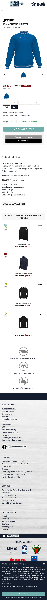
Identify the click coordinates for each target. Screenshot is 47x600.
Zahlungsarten (7, 414)
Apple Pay (5, 519)
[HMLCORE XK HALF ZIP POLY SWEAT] (23, 266)
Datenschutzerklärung (10, 432)
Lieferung (5, 422)
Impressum (6, 435)
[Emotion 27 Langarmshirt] (23, 295)
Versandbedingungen (9, 419)
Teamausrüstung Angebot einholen (14, 461)
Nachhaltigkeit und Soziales (12, 503)
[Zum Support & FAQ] (34, 3)
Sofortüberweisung (9, 521)
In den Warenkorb (23, 129)
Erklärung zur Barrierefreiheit (12, 438)
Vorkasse (5, 529)
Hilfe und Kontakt (8, 411)
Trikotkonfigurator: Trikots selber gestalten (17, 472)
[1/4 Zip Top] (23, 325)
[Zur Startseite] (18, 4)
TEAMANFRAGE (23, 141)
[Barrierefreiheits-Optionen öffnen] (4, 447)
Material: (6, 176)
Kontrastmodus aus (19, 447)
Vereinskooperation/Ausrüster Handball (16, 464)
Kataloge (5, 469)
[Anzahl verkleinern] (11, 121)
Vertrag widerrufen (9, 409)
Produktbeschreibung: (12, 163)
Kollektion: (7, 180)
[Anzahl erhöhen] (18, 121)
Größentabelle (25, 115)
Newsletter (6, 493)
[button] (5, 4)
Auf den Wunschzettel (24, 137)
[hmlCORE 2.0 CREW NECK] (23, 236)
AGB (3, 427)
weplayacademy (8, 500)
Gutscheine (6, 417)
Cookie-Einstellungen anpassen (13, 440)
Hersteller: (7, 184)
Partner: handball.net (9, 495)
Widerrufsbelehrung (9, 430)
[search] (23, 10)
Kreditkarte (6, 524)
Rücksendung (6, 424)
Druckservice (6, 466)
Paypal (4, 516)
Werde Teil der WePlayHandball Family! (16, 490)
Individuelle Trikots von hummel (13, 474)
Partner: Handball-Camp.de (12, 498)
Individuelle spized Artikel (11, 477)
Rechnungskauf (7, 527)
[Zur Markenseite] (8, 20)
